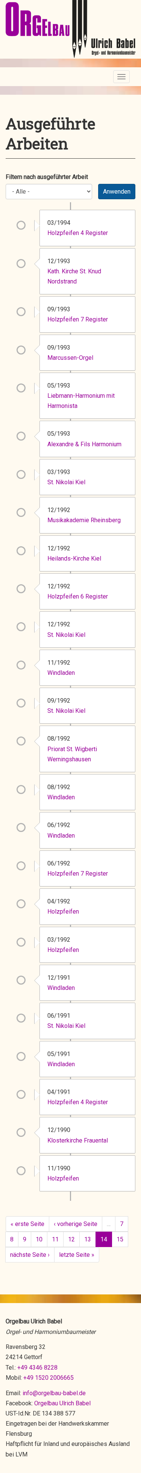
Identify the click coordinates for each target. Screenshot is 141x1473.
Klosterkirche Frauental (77, 1140)
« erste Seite (27, 1224)
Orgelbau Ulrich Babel (62, 1403)
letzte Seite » (76, 1254)
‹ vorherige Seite (75, 1224)
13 (87, 1239)
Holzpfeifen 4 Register (77, 232)
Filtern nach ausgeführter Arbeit (47, 176)
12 (71, 1239)
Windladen (61, 672)
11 (55, 1239)
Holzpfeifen (63, 911)
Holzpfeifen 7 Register (77, 319)
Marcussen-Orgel (70, 357)
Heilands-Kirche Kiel (74, 558)
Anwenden (116, 191)
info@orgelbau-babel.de (54, 1393)
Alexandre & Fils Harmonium (84, 444)
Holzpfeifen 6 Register (77, 596)
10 (39, 1239)
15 (120, 1239)
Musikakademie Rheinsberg (84, 520)
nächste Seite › (30, 1254)
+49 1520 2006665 (48, 1377)
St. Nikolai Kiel (66, 482)
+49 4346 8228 (37, 1367)
